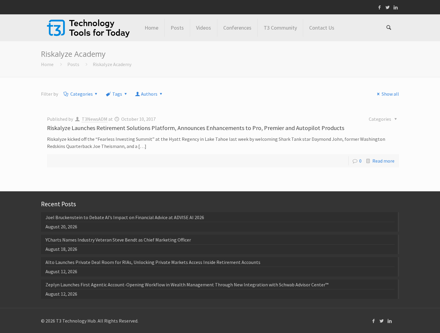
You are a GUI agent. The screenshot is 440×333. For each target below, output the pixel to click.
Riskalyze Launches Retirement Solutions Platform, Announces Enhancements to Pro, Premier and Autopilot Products (195, 128)
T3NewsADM (94, 119)
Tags (117, 94)
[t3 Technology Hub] (88, 27)
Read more (383, 161)
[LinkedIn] (396, 7)
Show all (390, 94)
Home (47, 64)
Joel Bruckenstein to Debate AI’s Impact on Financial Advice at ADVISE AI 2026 (124, 217)
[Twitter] (388, 7)
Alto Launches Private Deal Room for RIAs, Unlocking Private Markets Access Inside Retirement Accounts (152, 262)
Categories (81, 94)
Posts (73, 64)
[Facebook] (380, 7)
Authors (149, 94)
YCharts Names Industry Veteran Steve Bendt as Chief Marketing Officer (118, 240)
